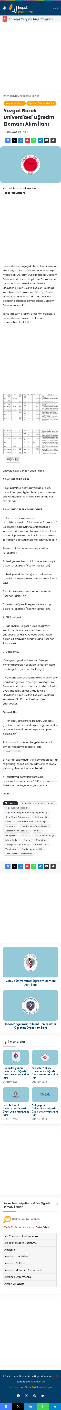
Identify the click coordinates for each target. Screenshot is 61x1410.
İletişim (47, 1387)
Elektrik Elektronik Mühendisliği (31, 821)
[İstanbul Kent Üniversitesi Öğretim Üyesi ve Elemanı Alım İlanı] (16, 1094)
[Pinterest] (27, 140)
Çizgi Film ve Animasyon (17, 817)
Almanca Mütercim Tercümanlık (23, 1270)
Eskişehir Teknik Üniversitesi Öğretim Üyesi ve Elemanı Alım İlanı (45, 1072)
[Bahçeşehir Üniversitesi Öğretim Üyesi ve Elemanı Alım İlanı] (45, 1094)
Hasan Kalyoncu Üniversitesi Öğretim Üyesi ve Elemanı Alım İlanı (16, 1072)
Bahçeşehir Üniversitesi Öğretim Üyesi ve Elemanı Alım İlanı (45, 1110)
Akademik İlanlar (29, 96)
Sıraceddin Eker (37, 1381)
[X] (14, 140)
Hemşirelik (10, 835)
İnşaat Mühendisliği (44, 835)
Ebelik (8, 821)
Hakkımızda (16, 1387)
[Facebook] (8, 140)
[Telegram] (40, 140)
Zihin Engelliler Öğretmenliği (18, 853)
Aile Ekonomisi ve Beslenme (20, 1243)
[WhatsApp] (33, 140)
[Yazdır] (53, 140)
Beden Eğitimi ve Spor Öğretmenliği (38, 803)
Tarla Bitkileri (41, 844)
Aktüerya (9, 1249)
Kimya (27, 840)
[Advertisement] (30, 54)
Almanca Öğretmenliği (17, 1277)
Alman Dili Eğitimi (14, 1283)
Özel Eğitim (41, 840)
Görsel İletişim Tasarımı (16, 830)
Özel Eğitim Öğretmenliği (17, 844)
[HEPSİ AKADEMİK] (21, 8)
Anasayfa (12, 96)
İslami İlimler (11, 840)
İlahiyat (25, 835)
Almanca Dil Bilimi (14, 1263)
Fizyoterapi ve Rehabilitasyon (35, 826)
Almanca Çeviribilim (16, 1256)
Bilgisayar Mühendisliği (16, 807)
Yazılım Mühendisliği (32, 849)
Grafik (37, 830)
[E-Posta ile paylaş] (46, 140)
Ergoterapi (10, 826)
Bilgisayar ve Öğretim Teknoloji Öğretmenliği (26, 812)
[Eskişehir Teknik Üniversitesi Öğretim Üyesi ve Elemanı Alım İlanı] (45, 1057)
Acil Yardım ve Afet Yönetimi (21, 1236)
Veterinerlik (10, 849)
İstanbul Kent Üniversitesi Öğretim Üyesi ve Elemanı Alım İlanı (16, 1110)
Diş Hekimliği (41, 817)
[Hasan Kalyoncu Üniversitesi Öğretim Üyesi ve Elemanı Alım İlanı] (16, 1057)
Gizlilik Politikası (33, 1387)
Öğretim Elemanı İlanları (41, 103)
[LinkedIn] (20, 140)
